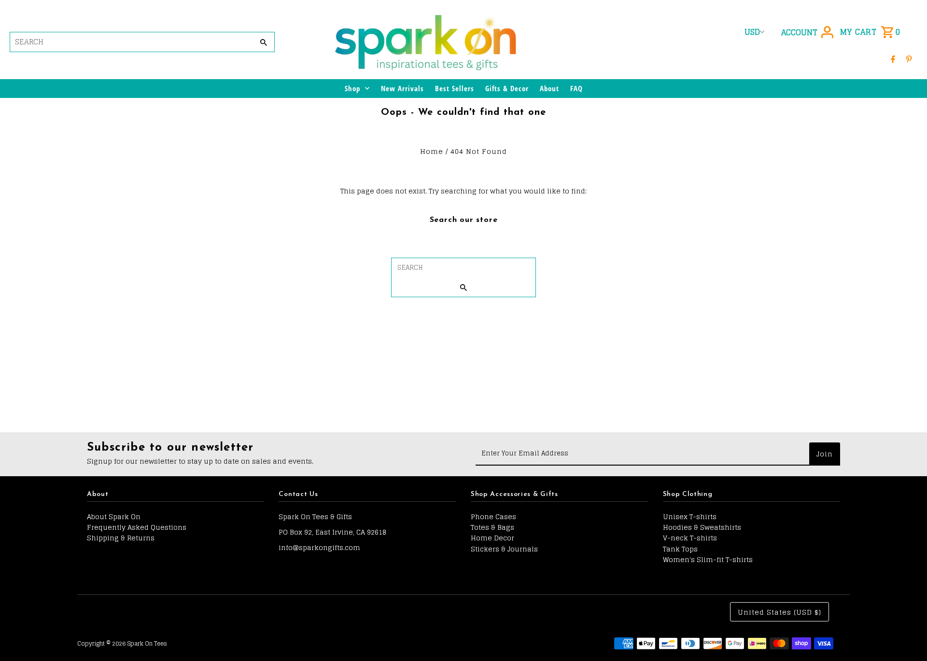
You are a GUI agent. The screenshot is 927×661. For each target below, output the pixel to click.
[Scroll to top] (906, 636)
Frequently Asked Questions (136, 527)
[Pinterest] (909, 59)
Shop (352, 88)
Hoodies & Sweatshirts (702, 527)
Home (431, 151)
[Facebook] (893, 59)
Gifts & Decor (507, 88)
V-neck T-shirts (690, 538)
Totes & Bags (492, 527)
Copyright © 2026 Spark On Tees (122, 643)
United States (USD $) (779, 612)
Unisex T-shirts (689, 516)
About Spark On (113, 516)
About (549, 88)
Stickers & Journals (504, 549)
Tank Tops (680, 549)
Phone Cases (493, 516)
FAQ (576, 88)
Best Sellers (454, 88)
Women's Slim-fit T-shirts (708, 559)
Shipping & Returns (120, 538)
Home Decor (492, 538)
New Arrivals (402, 88)
